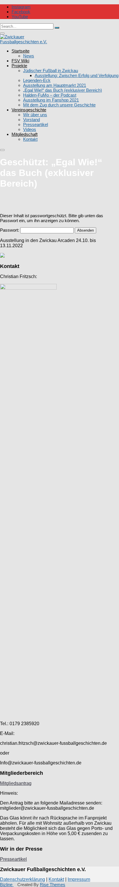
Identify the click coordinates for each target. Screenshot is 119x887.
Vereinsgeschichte (29, 109)
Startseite (20, 50)
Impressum (79, 879)
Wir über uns (35, 114)
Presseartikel (35, 124)
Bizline (7, 884)
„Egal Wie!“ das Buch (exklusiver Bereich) (62, 90)
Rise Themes (52, 884)
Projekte (19, 65)
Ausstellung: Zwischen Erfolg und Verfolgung (76, 75)
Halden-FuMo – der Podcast (49, 95)
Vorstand (31, 119)
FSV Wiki (20, 60)
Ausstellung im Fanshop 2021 (51, 99)
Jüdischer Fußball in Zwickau (50, 70)
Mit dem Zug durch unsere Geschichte (59, 104)
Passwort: (10, 230)
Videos (29, 129)
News (28, 55)
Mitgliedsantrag (15, 783)
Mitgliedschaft (25, 134)
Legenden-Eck (37, 80)
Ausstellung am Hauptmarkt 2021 (54, 85)
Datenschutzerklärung (22, 879)
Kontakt (30, 139)
